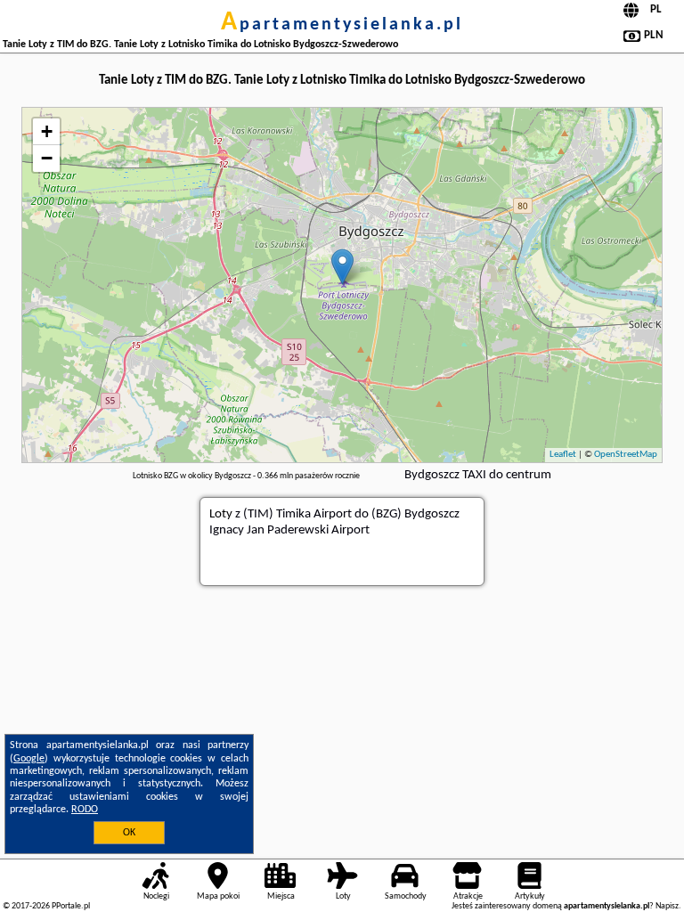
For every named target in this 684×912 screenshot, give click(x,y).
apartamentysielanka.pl (342, 25)
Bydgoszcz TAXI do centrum (477, 475)
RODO (84, 809)
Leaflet (563, 455)
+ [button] (47, 131)
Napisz (667, 906)
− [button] (47, 158)
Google (29, 758)
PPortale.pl (71, 906)
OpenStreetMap (625, 455)
